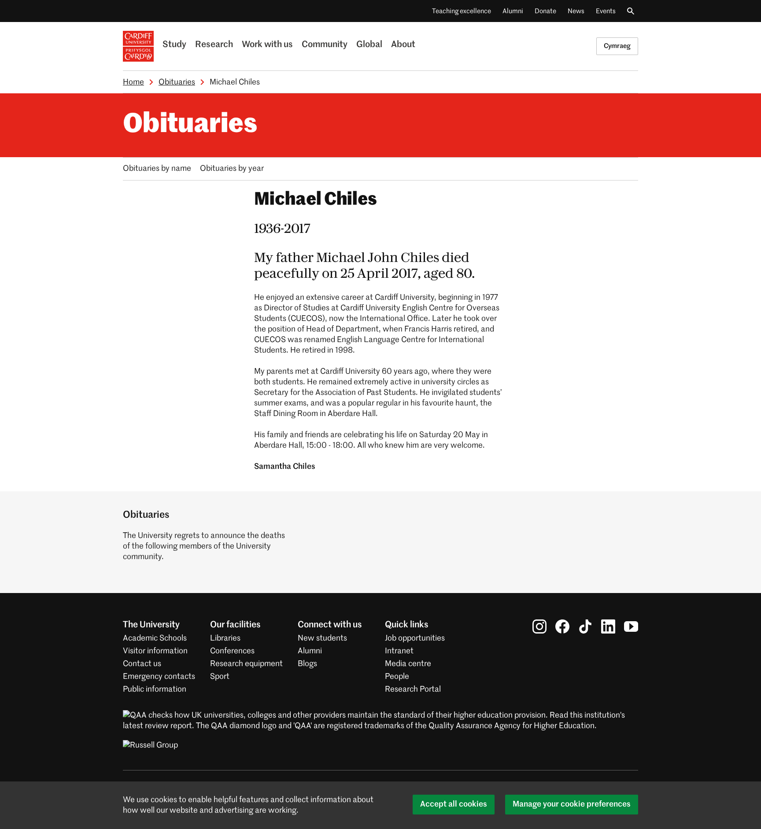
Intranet (399, 651)
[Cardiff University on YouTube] (631, 626)
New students (322, 638)
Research (214, 45)
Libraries (225, 638)
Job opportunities (415, 638)
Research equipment (246, 664)
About (403, 45)
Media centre (408, 664)
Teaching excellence (461, 11)
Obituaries (177, 82)
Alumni (512, 11)
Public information (154, 689)
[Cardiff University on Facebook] (562, 626)
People (397, 677)
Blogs (307, 664)
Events (606, 11)
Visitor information (155, 651)
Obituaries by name (157, 169)
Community (324, 45)
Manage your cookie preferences (572, 804)
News (576, 11)
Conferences (232, 651)
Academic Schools (155, 638)
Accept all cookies (453, 804)
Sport (219, 677)
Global (369, 45)
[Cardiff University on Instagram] (539, 626)
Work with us (267, 45)
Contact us (142, 664)
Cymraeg (617, 46)
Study (174, 45)
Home (133, 82)
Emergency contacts (159, 677)
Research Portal (413, 689)
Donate (545, 11)
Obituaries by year (232, 169)
